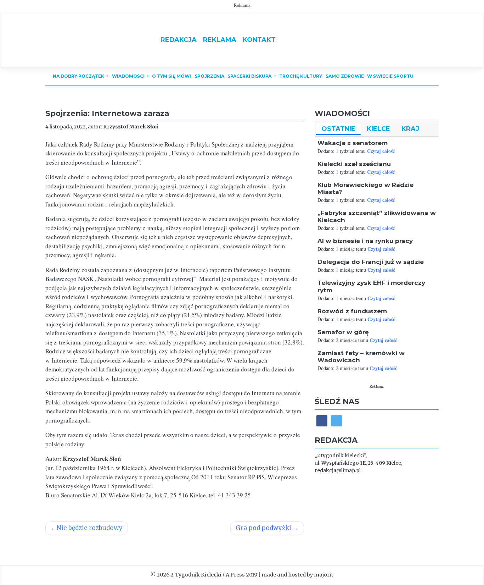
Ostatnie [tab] (338, 128)
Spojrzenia (209, 76)
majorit (323, 575)
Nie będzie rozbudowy (90, 528)
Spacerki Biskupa (249, 76)
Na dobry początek (79, 76)
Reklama (219, 39)
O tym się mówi (171, 76)
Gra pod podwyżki (263, 528)
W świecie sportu (390, 76)
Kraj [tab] (410, 128)
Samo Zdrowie (345, 76)
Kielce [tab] (378, 128)
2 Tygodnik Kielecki (195, 575)
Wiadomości (129, 76)
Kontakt (259, 39)
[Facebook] (322, 420)
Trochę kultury (300, 76)
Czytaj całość (381, 151)
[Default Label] (336, 420)
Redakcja (179, 39)
